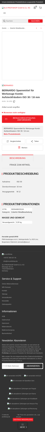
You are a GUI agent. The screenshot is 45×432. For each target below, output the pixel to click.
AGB (3, 316)
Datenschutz (6, 320)
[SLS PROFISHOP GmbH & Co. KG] (16, 8)
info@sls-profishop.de (10, 261)
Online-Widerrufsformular (10, 284)
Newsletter (5, 301)
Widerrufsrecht (6, 326)
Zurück (4, 28)
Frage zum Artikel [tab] (20, 165)
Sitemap (4, 294)
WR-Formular (6, 287)
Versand (18, 417)
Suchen (35, 21)
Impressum (5, 323)
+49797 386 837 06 (9, 258)
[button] (41, 244)
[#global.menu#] (4, 13)
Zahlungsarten (6, 304)
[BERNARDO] (7, 85)
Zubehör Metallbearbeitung (18, 28)
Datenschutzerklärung (35, 356)
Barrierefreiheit (7, 333)
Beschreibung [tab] (18, 158)
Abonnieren (33, 366)
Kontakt (4, 291)
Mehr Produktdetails (12, 134)
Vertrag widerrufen (23, 419)
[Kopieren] (14, 101)
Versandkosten (7, 297)
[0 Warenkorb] (40, 7)
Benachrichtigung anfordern (24, 119)
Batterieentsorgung (8, 330)
